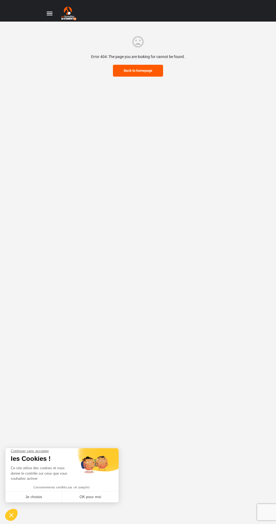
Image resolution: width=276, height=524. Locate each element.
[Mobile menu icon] (49, 13)
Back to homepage (138, 71)
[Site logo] (69, 13)
